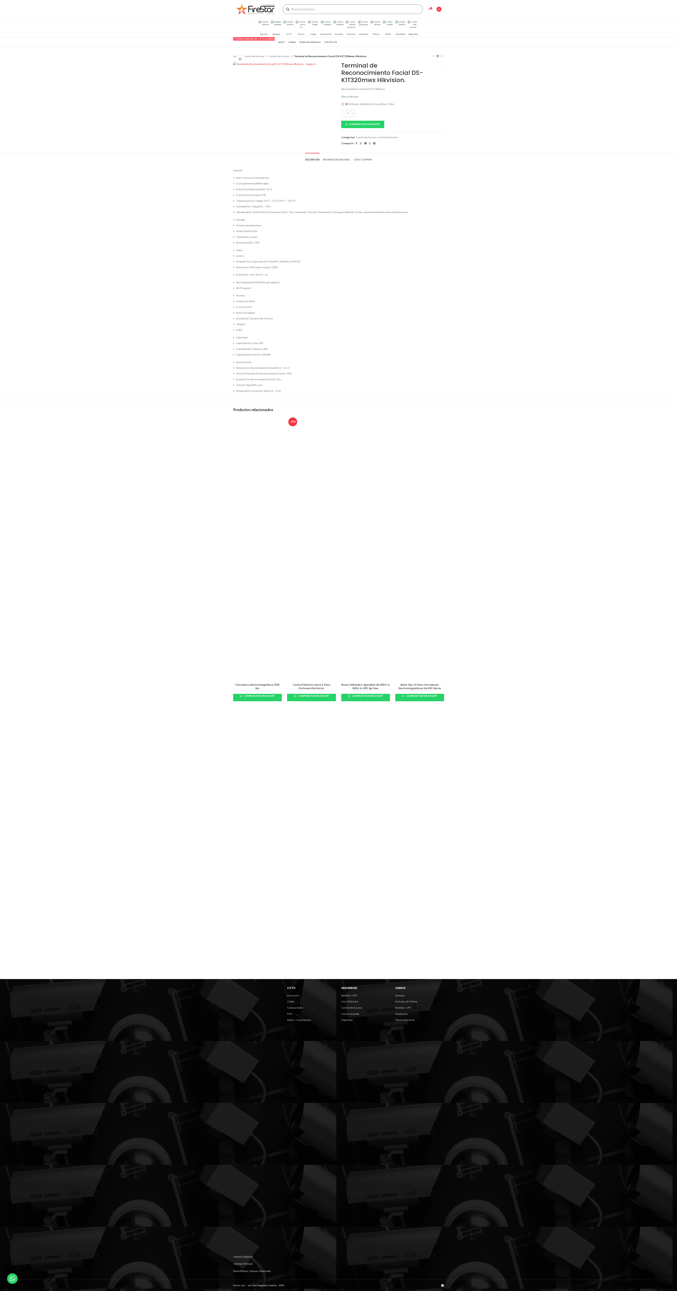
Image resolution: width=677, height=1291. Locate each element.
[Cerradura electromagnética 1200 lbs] (257, 549)
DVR (289, 1013)
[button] (392, 124)
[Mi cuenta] (439, 9)
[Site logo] (255, 9)
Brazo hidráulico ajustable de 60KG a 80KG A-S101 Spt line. (365, 686)
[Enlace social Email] (365, 143)
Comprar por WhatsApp (364, 124)
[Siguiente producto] (442, 56)
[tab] (312, 158)
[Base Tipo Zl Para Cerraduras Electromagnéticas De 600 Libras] (419, 549)
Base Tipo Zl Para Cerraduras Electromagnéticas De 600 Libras (419, 686)
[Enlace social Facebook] (356, 143)
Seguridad (346, 1019)
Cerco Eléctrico (349, 1001)
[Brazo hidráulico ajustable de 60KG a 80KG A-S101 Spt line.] (365, 549)
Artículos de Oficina (406, 1001)
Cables (291, 1001)
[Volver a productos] (438, 56)
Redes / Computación (299, 1019)
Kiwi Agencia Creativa (264, 1285)
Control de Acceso (254, 56)
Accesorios (293, 995)
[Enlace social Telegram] (374, 143)
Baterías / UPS (349, 995)
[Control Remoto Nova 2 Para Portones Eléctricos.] (311, 549)
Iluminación (401, 1013)
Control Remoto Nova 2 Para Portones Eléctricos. (311, 686)
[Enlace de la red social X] (361, 143)
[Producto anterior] (433, 56)
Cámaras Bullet (295, 1007)
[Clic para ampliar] (240, 58)
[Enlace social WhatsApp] (370, 143)
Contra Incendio (350, 1013)
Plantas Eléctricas (405, 1019)
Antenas (400, 995)
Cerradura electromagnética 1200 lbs (257, 686)
